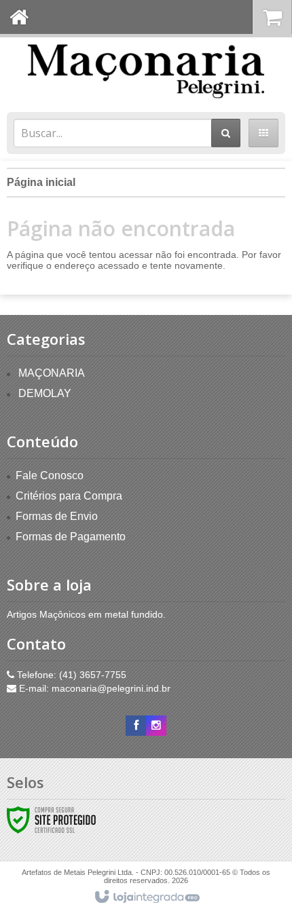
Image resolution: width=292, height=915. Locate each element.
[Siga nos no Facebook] (136, 725)
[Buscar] (225, 133)
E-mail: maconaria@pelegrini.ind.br (93, 688)
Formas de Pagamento (71, 536)
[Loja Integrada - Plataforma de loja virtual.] (146, 897)
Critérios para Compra (69, 496)
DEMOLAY (44, 393)
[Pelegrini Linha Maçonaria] (146, 71)
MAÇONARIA (51, 373)
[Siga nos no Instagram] (156, 725)
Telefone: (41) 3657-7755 (70, 674)
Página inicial (41, 182)
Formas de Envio (57, 516)
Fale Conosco (50, 475)
